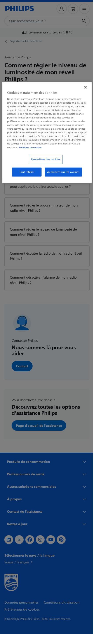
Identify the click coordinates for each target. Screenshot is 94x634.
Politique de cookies (66, 147)
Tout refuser (25, 172)
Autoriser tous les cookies (61, 172)
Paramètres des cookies (44, 159)
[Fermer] (82, 87)
